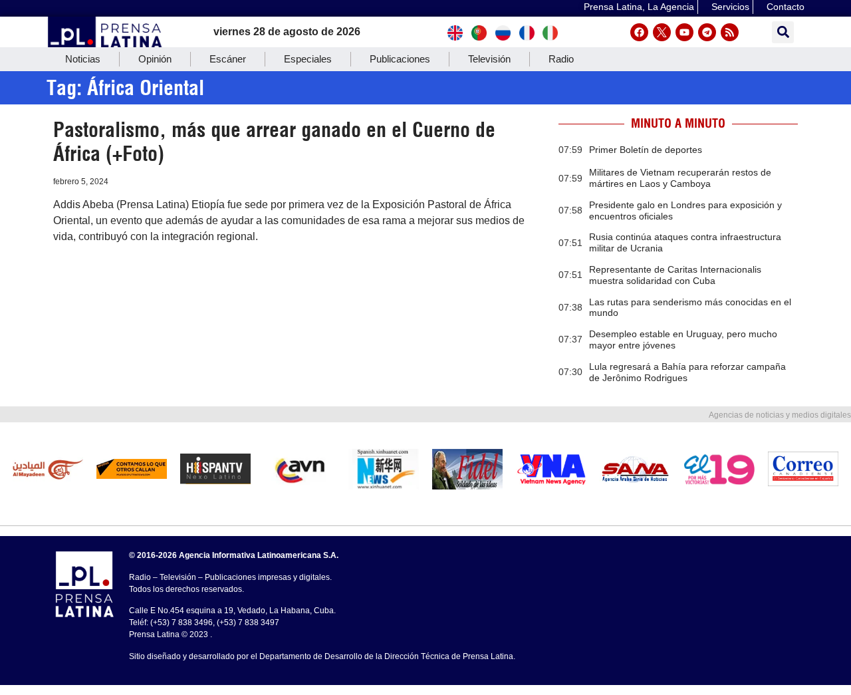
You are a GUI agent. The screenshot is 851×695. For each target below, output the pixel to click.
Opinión (155, 59)
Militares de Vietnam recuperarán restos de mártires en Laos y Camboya (680, 178)
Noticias (82, 59)
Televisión (489, 59)
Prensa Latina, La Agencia (639, 6)
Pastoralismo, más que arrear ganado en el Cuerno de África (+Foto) (274, 141)
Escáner (227, 59)
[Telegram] (707, 32)
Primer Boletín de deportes (645, 149)
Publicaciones (400, 59)
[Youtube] (684, 32)
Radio (561, 59)
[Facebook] (639, 32)
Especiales (308, 59)
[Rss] (730, 32)
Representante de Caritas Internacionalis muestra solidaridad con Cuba (675, 275)
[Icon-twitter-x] (662, 32)
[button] (783, 32)
